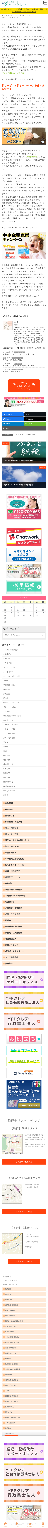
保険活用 (6, 689)
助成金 (5, 698)
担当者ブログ (18, 358)
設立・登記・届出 (12, 846)
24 (5, 615)
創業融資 (6, 694)
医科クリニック (11, 945)
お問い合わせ (30, 1526)
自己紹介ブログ (10, 733)
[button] (23, 385)
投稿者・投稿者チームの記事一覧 (32, 348)
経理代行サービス (12, 877)
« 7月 (4, 622)
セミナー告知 (10, 729)
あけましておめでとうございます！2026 (19, 354)
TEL (43, 1526)
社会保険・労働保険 (13, 890)
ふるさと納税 (8, 672)
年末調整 (6, 711)
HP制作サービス (32, 157)
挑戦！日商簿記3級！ (12, 371)
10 (5, 610)
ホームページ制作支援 (11, 676)
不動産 (5, 681)
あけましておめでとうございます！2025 (19, 366)
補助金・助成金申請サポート (17, 840)
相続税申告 (10, 902)
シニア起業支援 (11, 957)
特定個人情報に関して (10, 1285)
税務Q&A (6, 769)
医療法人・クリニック (11, 702)
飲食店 (5, 795)
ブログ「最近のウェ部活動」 (14, 73)
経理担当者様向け (9, 786)
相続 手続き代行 (12, 914)
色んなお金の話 (9, 791)
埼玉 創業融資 (11, 828)
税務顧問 (9, 803)
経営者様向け (8, 782)
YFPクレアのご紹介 (19, 352)
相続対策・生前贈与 (13, 908)
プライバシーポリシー (10, 1281)
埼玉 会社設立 (11, 834)
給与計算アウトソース (14, 865)
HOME (5, 1526)
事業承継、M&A (9, 685)
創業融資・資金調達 (13, 822)
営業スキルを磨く (9, 707)
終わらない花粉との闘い (14, 360)
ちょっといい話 (9, 667)
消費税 (5, 747)
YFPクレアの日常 (11, 725)
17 (5, 613)
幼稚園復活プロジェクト (12, 716)
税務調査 (6, 773)
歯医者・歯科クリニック (15, 951)
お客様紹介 (7, 654)
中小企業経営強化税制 (14, 859)
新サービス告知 (30, 434)
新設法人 (6, 742)
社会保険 (6, 760)
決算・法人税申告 (12, 871)
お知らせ (6, 659)
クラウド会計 (8, 663)
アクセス (17, 1526)
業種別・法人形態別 (13, 933)
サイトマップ (7, 1277)
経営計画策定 (10, 853)
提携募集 (9, 963)
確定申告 (6, 755)
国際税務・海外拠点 (13, 926)
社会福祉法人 (8, 764)
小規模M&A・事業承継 (15, 896)
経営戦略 (6, 777)
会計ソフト (10, 816)
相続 (5, 751)
